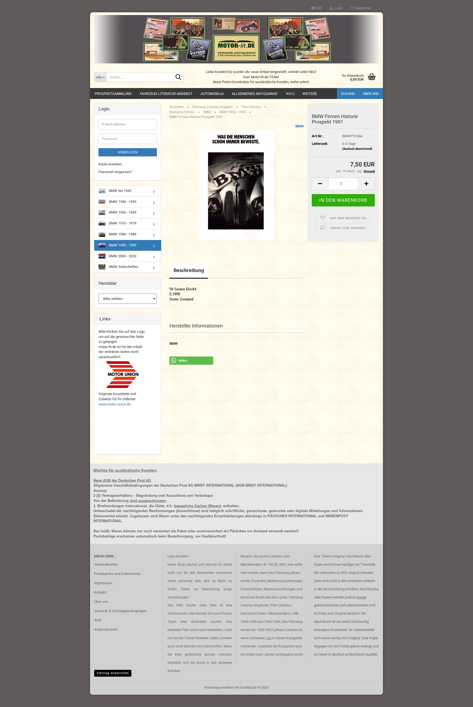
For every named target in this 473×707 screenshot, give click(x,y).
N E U (290, 94)
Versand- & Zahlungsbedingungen (120, 611)
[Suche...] (178, 77)
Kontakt (100, 592)
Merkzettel (362, 8)
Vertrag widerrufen (113, 673)
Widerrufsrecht (105, 629)
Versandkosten (106, 564)
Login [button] (337, 8)
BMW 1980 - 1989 (122, 234)
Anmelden (128, 152)
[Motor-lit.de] (236, 39)
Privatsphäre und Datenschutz (117, 574)
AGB (97, 620)
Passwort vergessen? (115, 172)
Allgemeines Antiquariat (255, 94)
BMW (299, 126)
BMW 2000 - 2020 (122, 256)
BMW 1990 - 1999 (122, 245)
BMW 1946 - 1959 (122, 202)
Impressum (103, 583)
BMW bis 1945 (119, 191)
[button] (316, 8)
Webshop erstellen (218, 687)
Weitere (309, 94)
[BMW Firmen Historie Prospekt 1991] (236, 185)
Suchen (347, 94)
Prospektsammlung (113, 94)
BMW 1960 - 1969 (122, 212)
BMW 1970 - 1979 (122, 223)
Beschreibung (189, 270)
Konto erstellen (110, 164)
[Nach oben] (458, 698)
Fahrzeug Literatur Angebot (166, 94)
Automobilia (212, 94)
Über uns (371, 94)
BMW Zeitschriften (123, 267)
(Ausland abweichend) (357, 149)
